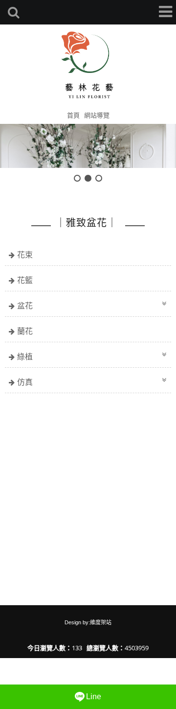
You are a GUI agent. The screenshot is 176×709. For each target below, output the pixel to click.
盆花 (25, 305)
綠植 (25, 356)
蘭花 (25, 331)
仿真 (25, 382)
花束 (25, 254)
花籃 (25, 280)
